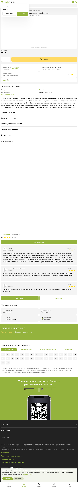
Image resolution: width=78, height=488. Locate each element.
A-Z (3, 363)
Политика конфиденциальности (12, 456)
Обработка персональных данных (12, 463)
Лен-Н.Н (41, 90)
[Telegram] (73, 2)
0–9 (7, 363)
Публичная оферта (7, 459)
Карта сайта (5, 453)
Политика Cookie (28, 474)
